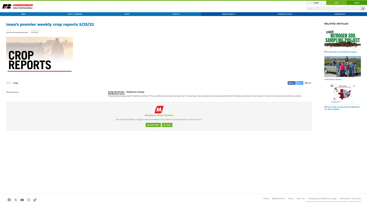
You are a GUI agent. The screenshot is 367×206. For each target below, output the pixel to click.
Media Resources (278, 199)
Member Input (340, 14)
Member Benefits (228, 14)
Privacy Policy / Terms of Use (350, 199)
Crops (16, 83)
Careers (291, 199)
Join (336, 3)
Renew (356, 3)
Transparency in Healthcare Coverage (322, 199)
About (127, 14)
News (23, 14)
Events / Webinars (75, 14)
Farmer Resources (285, 14)
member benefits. (194, 119)
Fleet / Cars (301, 199)
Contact (176, 14)
